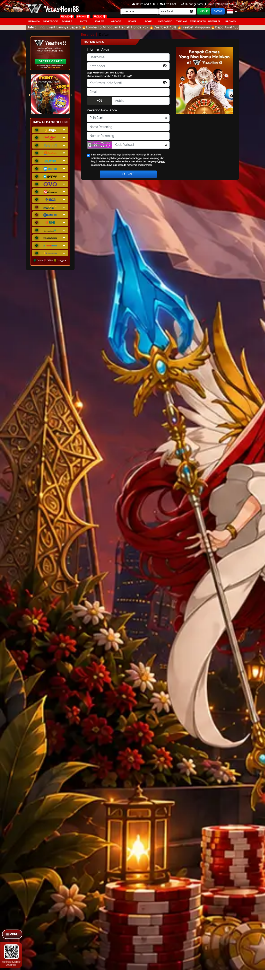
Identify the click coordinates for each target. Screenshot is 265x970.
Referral (214, 21)
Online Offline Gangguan (51, 260)
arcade (116, 21)
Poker (132, 21)
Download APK (145, 4)
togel (149, 21)
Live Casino (165, 21)
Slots (83, 21)
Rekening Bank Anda (102, 110)
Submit (128, 174)
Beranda (34, 21)
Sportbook (50, 21)
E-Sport (67, 21)
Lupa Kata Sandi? (219, 4)
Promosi (230, 21)
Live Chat (169, 4)
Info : (32, 27)
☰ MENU (12, 934)
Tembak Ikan (198, 21)
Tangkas (181, 21)
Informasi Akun (98, 50)
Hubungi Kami (194, 4)
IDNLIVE (99, 21)
